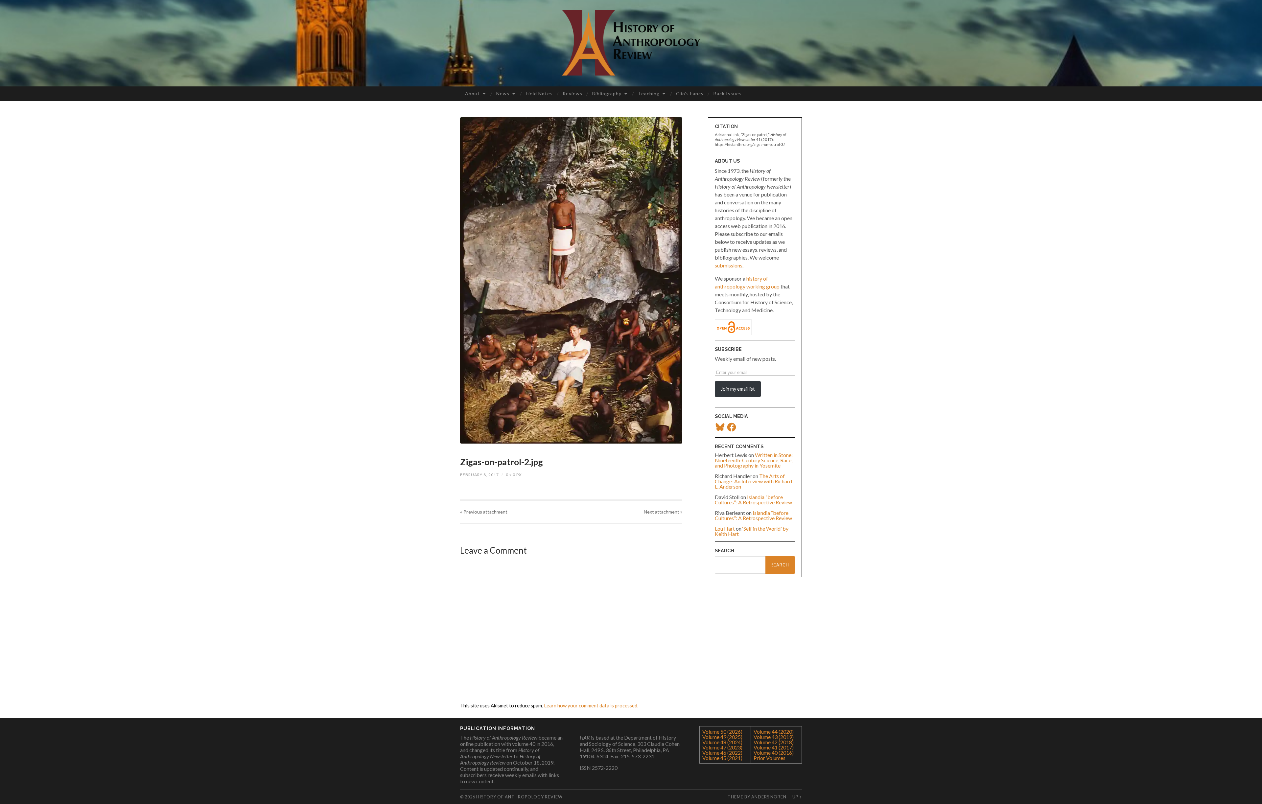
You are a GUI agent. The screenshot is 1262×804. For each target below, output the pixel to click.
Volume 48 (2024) (722, 742)
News (502, 93)
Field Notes (539, 93)
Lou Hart (725, 528)
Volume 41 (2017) (774, 747)
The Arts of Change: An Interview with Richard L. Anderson (753, 481)
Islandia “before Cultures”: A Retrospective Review (753, 499)
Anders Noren (768, 796)
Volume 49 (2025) (722, 737)
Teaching (649, 93)
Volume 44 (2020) (774, 731)
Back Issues (727, 93)
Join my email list (738, 389)
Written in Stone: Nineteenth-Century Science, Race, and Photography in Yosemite (754, 460)
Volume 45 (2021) (722, 758)
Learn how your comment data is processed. (591, 705)
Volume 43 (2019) (774, 737)
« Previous (483, 512)
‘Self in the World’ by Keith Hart (751, 531)
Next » (663, 512)
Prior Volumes (769, 758)
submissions (728, 265)
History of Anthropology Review (519, 796)
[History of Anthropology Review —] (631, 43)
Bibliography (606, 93)
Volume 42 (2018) (774, 742)
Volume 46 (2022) (722, 752)
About (472, 93)
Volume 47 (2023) (722, 747)
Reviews (572, 93)
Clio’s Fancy (690, 93)
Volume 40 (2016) (774, 752)
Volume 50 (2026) (722, 731)
